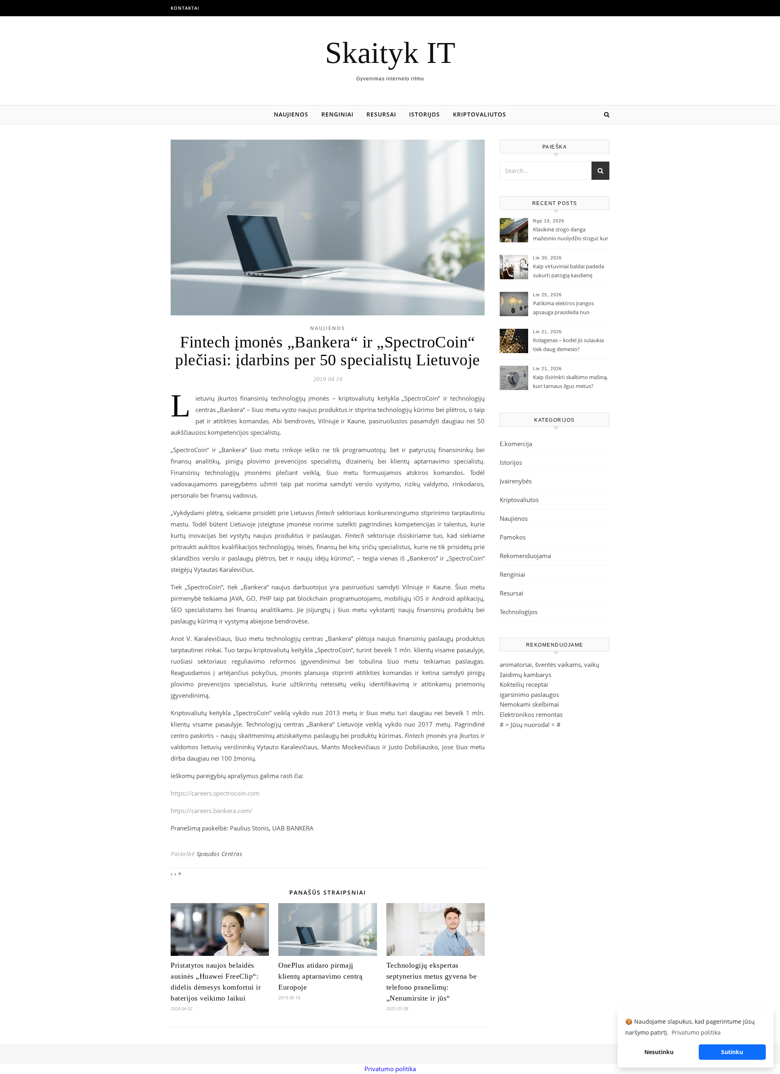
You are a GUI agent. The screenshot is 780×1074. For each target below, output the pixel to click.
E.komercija (516, 444)
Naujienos (291, 114)
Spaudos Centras (220, 854)
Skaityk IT (390, 52)
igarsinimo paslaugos (529, 694)
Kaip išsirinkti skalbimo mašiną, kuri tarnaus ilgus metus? (570, 381)
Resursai (381, 114)
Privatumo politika (390, 1069)
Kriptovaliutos (479, 114)
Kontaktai (185, 8)
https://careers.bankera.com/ (211, 811)
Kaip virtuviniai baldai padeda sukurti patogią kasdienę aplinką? (568, 271)
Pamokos (513, 537)
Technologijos (518, 612)
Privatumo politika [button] (696, 1032)
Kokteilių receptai (524, 684)
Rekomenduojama (525, 556)
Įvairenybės (516, 481)
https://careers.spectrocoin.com (215, 793)
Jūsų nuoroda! (530, 724)
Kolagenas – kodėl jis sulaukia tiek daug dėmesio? (568, 344)
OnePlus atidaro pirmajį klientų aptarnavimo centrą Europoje (320, 976)
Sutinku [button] (732, 1052)
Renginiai (337, 114)
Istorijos (424, 114)
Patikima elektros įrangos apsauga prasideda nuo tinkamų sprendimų (563, 308)
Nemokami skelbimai (529, 704)
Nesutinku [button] (659, 1052)
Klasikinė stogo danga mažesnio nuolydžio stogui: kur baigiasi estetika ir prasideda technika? (570, 235)
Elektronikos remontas (531, 714)
